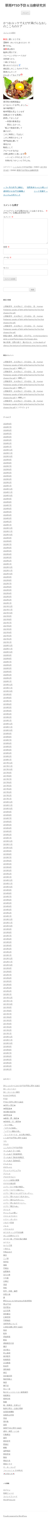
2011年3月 (7, 1027)
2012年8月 (7, 971)
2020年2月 (7, 678)
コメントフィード (10, 1496)
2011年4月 (7, 1023)
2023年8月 (7, 541)
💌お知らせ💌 (9, 1473)
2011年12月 (8, 997)
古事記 (6, 1281)
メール (7, 257)
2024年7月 (7, 505)
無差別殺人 (7, 1379)
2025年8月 (7, 463)
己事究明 (6, 1317)
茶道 (5, 1418)
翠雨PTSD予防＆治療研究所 (25, 5)
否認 (5, 1284)
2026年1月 (7, 446)
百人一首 (6, 1389)
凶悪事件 (6, 1271)
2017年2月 (7, 795)
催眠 (5, 1265)
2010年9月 (7, 1046)
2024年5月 (7, 512)
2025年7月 (7, 466)
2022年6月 (7, 587)
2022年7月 (7, 583)
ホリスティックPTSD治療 (13, 1232)
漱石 (5, 1372)
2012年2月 (7, 991)
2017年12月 (8, 763)
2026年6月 (7, 430)
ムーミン (6, 1242)
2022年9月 (7, 577)
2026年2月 (7, 443)
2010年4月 (7, 1063)
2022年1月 (7, 603)
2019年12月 (8, 684)
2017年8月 (7, 776)
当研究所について (10, 1323)
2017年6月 (7, 782)
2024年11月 (8, 492)
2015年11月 (8, 844)
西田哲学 (6, 1441)
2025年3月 (7, 479)
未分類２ (6, 1349)
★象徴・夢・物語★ (11, 1118)
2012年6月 (7, 978)
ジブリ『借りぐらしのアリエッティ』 (18, 1193)
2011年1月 (7, 1033)
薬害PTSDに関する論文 (12, 1428)
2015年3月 (7, 870)
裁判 (5, 1437)
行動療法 (6, 1434)
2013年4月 (7, 945)
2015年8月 (7, 854)
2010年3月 (7, 1066)
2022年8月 (7, 580)
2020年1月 (7, 681)
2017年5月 (7, 785)
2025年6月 (7, 469)
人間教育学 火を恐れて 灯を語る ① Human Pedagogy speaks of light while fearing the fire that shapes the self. (23, 329)
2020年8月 (7, 658)
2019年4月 (7, 710)
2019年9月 (7, 694)
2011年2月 (7, 1030)
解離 (5, 1447)
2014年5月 (7, 903)
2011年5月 (7, 1020)
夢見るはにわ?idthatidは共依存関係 (17, 1301)
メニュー (26, 13)
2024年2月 (7, 521)
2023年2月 (7, 560)
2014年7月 (7, 896)
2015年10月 (8, 847)
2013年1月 (7, 955)
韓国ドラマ (7, 1464)
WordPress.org (9, 1499)
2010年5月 (7, 1059)
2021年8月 (7, 619)
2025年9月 (7, 459)
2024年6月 (7, 508)
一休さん (6, 1248)
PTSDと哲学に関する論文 (13, 1102)
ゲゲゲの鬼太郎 (9, 1183)
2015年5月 (7, 864)
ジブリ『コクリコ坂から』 (13, 1190)
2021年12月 (8, 606)
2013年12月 (8, 919)
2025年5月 (7, 472)
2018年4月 (7, 750)
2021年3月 (7, 635)
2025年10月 (8, 456)
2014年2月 (7, 913)
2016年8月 (7, 815)
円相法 (6, 1268)
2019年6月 (7, 704)
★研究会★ (7, 1115)
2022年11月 (8, 570)
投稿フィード (8, 1493)
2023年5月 (7, 551)
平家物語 (6, 1320)
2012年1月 (7, 994)
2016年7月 (7, 818)
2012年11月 (8, 961)
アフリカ (6, 1173)
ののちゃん (7, 1167)
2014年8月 (7, 893)
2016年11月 (8, 805)
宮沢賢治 (6, 1307)
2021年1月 (7, 642)
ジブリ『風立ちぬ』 (11, 1206)
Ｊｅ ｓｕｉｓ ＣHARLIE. (13, 1470)
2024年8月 (7, 502)
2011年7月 (7, 1014)
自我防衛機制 (8, 1411)
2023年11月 (8, 531)
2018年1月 (7, 759)
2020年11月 (8, 648)
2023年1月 (7, 564)
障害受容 (6, 1454)
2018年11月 (8, 727)
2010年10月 (8, 1043)
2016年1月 (7, 838)
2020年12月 (8, 645)
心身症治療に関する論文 (13, 1327)
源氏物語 (6, 1369)
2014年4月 (7, 906)
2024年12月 (8, 489)
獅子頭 (6, 1385)
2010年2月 (7, 1069)
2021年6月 (7, 626)
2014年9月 (7, 890)
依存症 (6, 1261)
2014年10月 (8, 886)
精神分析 (6, 1398)
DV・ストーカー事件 (11, 1092)
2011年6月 (7, 1017)
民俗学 (6, 1366)
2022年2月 (7, 600)
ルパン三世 (7, 1245)
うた (5, 1141)
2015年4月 (7, 867)
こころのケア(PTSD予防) (22, 167)
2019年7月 (7, 701)
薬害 (5, 1424)
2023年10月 (8, 534)
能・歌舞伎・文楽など (12, 1405)
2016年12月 (8, 802)
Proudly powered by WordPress (15, 1516)
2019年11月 (8, 688)
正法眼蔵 (6, 1363)
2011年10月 (8, 1004)
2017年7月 (7, 779)
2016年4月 (7, 828)
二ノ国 (6, 1258)
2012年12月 (8, 958)
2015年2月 (7, 873)
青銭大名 (6, 1460)
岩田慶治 (6, 1314)
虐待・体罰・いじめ (11, 1431)
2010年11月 (8, 1040)
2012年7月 (7, 975)
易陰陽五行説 (8, 1343)
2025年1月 (7, 485)
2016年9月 (7, 811)
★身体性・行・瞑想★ (12, 1121)
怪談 (5, 1330)
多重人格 (6, 1294)
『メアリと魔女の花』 (12, 1131)
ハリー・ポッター (10, 1219)
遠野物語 (6, 1451)
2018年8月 (7, 737)
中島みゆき (7, 1252)
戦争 (5, 1333)
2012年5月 (7, 981)
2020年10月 (8, 652)
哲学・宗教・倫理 (10, 1291)
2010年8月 (7, 1050)
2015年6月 (7, 860)
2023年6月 (7, 547)
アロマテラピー (9, 1177)
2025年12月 (8, 450)
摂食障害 (6, 1336)
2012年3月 (7, 988)
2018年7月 (7, 740)
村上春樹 (6, 1353)
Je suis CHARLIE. (9, 1095)
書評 (5, 1346)
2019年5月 (7, 707)
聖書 (5, 1402)
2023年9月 (7, 538)
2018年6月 (7, 743)
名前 (6, 246)
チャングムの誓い (10, 1213)
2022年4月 (7, 593)
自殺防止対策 (8, 1415)
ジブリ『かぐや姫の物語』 (13, 1186)
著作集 (6, 1421)
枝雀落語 (6, 1359)
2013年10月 (8, 926)
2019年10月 (8, 691)
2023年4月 (7, 554)
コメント (8, 216)
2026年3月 (7, 440)
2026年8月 (7, 423)
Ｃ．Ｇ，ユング (9, 1467)
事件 (5, 1255)
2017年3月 (7, 792)
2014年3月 (7, 909)
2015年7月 (7, 857)
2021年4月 (7, 632)
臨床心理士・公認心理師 (13, 1408)
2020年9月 (7, 655)
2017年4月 (7, 789)
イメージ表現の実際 (11, 1180)
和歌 (5, 1288)
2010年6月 (7, 1056)
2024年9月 (7, 498)
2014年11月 (8, 883)
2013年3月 (7, 948)
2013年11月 (8, 922)
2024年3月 (7, 518)
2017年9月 (7, 772)
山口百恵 (6, 1310)
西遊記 (6, 1444)
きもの (6, 1144)
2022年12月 (8, 567)
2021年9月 (7, 616)
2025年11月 (8, 453)
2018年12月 (8, 723)
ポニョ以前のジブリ (11, 1235)
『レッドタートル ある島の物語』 (17, 1134)
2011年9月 (7, 1007)
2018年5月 (7, 746)
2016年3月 (7, 831)
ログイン (6, 1490)
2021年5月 (7, 629)
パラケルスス (8, 1229)
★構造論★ (7, 1108)
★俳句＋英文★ (9, 1105)
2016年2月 (7, 834)
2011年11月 (8, 1001)
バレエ (6, 1226)
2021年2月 (7, 639)
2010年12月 (8, 1036)
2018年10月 (8, 730)
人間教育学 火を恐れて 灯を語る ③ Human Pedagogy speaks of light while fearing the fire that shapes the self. (23, 309)
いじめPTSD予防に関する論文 (15, 1138)
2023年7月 (7, 544)
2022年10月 (8, 573)
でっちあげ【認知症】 (12, 1160)
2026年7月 (7, 427)
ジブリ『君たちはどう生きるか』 (16, 1196)
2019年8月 (7, 697)
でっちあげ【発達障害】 (13, 1154)
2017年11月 (8, 766)
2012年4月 (7, 984)
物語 (5, 1382)
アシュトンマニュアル (12, 1170)
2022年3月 (7, 596)
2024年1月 (7, 525)
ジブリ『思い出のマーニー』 (14, 1203)
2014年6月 (7, 900)
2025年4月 (7, 476)
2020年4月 (7, 671)
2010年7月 (7, 1053)
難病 (5, 1457)
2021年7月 (7, 622)
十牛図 (6, 1278)
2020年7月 (7, 662)
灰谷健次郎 (7, 1376)
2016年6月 (7, 821)
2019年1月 (7, 720)
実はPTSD (7, 1304)
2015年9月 (7, 851)
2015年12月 (8, 841)
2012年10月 (8, 965)
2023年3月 (7, 557)
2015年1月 (7, 877)
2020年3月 (7, 675)
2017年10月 (8, 769)
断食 (5, 1340)
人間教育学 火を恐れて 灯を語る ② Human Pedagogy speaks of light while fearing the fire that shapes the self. (23, 319)
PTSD (5, 1098)
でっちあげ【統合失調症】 (13, 1157)
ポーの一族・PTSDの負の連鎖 (15, 1239)
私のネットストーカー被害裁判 (15, 1392)
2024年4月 (7, 515)
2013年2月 (7, 952)
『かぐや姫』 (8, 1124)
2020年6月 (7, 665)
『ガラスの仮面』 (10, 1128)
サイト (6, 268)
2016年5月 (7, 825)
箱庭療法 (6, 1395)
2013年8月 (7, 932)
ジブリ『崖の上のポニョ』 (13, 1199)
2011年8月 (7, 1010)
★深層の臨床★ (9, 1111)
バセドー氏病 (8, 1222)
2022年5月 (7, 590)
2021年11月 (8, 609)
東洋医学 (6, 1356)
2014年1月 (7, 916)
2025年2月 (7, 482)
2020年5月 (7, 668)
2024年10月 (8, 495)
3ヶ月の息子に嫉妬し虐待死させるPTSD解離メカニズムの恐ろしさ (14, 191)
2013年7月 (7, 935)
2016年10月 (8, 808)
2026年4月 (7, 437)
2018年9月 (7, 733)
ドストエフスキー (10, 1216)
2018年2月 (7, 756)
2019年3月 (7, 714)
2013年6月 (7, 939)
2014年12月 (8, 880)
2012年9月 (7, 968)
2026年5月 (7, 433)
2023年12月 (8, 528)
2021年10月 (8, 613)
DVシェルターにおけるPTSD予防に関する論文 (21, 1085)
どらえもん (7, 1164)
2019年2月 (7, 717)
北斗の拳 (6, 1274)
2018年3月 (7, 753)
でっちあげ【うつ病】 (12, 1151)
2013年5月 (7, 942)
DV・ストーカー (9, 1089)
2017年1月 (7, 798)
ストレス (6, 1209)
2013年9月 (7, 929)
